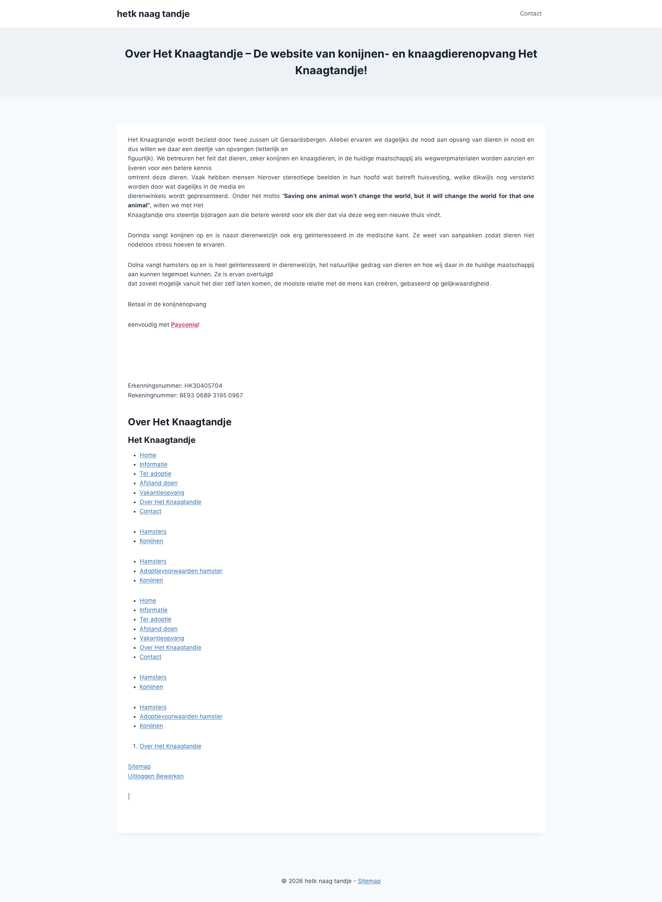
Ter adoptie (155, 473)
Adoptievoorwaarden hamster (181, 570)
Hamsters (153, 531)
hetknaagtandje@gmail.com (166, 344)
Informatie (154, 464)
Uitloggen (142, 776)
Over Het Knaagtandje (170, 501)
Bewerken (170, 776)
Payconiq (184, 324)
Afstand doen (159, 482)
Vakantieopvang (162, 492)
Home (148, 455)
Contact (531, 13)
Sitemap (139, 766)
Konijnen (151, 540)
